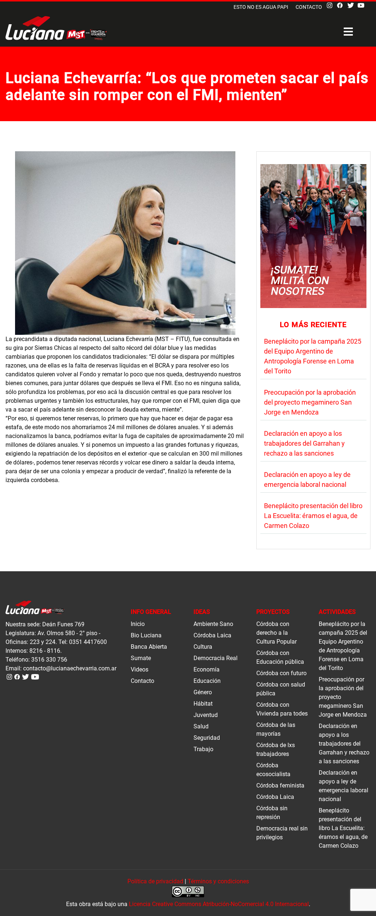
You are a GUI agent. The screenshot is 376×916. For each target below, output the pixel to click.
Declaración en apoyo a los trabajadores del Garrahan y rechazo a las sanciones (304, 443)
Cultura (203, 646)
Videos (139, 669)
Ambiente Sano (213, 623)
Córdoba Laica (212, 635)
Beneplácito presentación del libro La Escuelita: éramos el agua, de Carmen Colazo (313, 515)
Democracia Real (216, 658)
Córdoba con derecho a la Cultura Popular (276, 632)
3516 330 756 (49, 659)
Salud (201, 726)
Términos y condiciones (218, 881)
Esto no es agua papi (261, 7)
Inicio (138, 623)
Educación (207, 680)
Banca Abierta (149, 646)
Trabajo (203, 749)
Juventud (206, 715)
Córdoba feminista (280, 785)
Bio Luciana (146, 635)
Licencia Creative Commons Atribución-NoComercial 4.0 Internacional (219, 904)
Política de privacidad (155, 881)
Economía (207, 669)
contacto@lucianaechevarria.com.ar (69, 668)
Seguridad (207, 737)
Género (203, 692)
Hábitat (203, 703)
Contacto (309, 7)
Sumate (141, 658)
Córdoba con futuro (281, 673)
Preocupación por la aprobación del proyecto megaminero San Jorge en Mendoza (310, 402)
